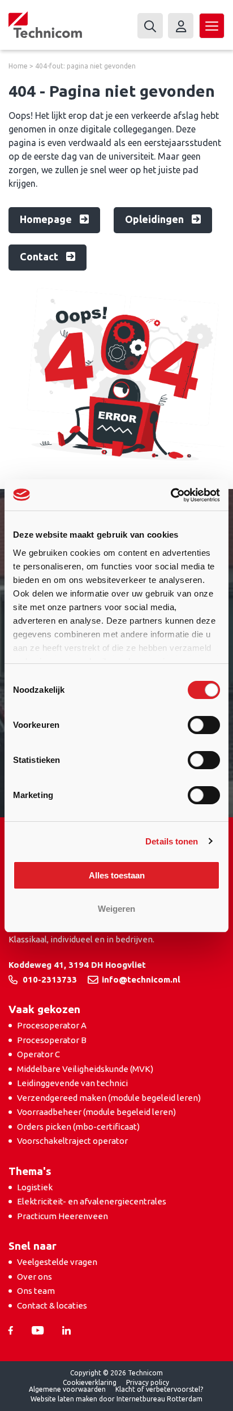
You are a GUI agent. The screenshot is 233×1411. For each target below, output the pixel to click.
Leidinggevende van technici (72, 1083)
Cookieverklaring (89, 1382)
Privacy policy (147, 1382)
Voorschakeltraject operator (72, 1141)
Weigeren (116, 908)
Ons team (36, 1291)
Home (18, 66)
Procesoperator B (52, 1040)
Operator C (38, 1054)
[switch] (204, 725)
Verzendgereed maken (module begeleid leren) (109, 1098)
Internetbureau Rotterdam (159, 1399)
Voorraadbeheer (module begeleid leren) (96, 1112)
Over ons (34, 1276)
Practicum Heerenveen (62, 1216)
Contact (40, 256)
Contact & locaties (52, 1305)
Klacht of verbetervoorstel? (159, 1389)
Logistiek (35, 1187)
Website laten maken (64, 1399)
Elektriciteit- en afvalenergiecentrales (91, 1201)
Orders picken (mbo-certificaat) (78, 1126)
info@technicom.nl (141, 979)
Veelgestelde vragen (57, 1262)
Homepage (47, 219)
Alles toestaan (117, 875)
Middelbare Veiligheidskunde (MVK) (85, 1069)
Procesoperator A (52, 1025)
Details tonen (171, 841)
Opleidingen (155, 219)
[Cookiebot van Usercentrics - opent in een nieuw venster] (170, 495)
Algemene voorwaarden (67, 1389)
